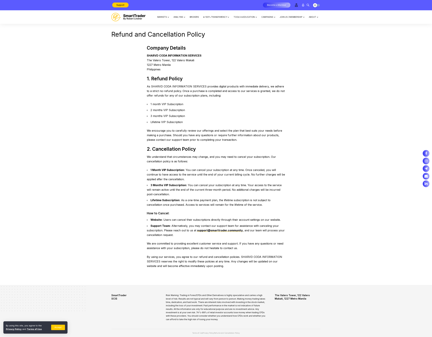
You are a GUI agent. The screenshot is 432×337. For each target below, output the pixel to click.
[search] (307, 5)
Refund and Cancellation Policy (227, 333)
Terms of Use (34, 329)
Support (120, 5)
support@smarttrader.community (220, 230)
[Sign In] (296, 5)
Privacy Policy (14, 329)
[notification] (303, 5)
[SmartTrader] (128, 17)
